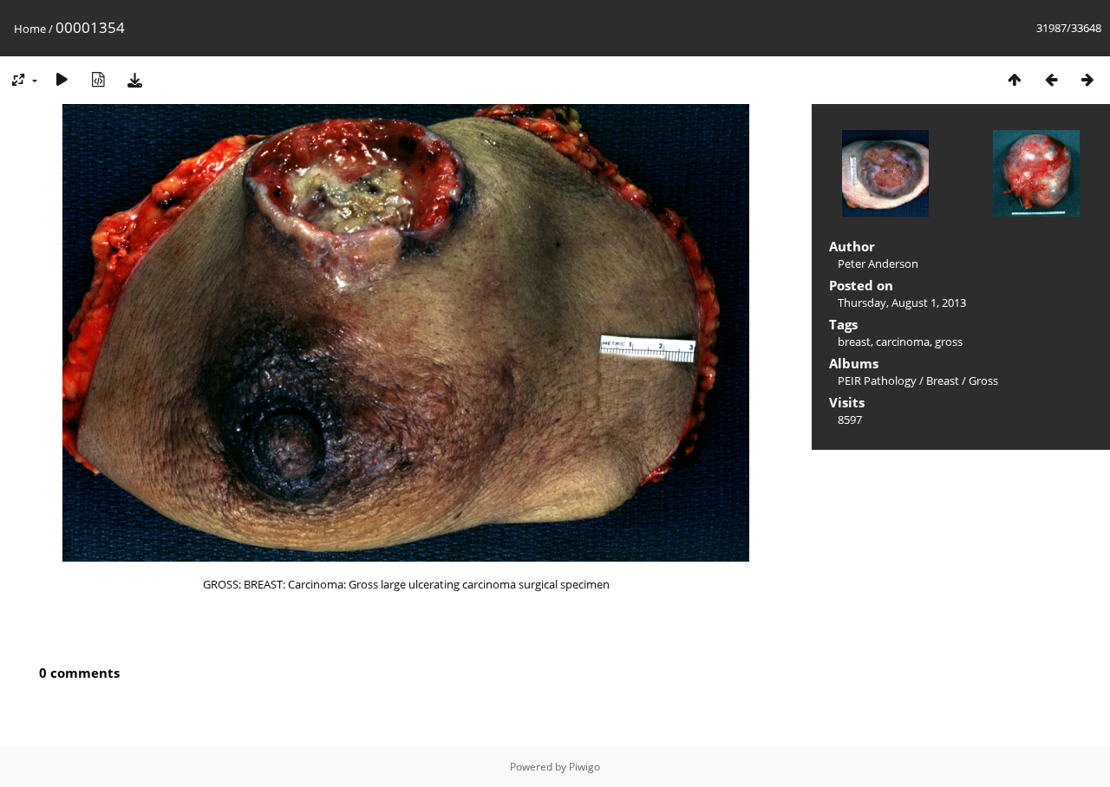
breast (854, 341)
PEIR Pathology (877, 380)
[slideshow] (61, 79)
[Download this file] (134, 79)
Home (30, 28)
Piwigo (584, 766)
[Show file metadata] (98, 79)
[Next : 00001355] (1087, 79)
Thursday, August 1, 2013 (902, 302)
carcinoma (903, 341)
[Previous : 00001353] (1051, 79)
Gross (983, 380)
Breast (942, 380)
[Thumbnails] (1014, 79)
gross (949, 341)
